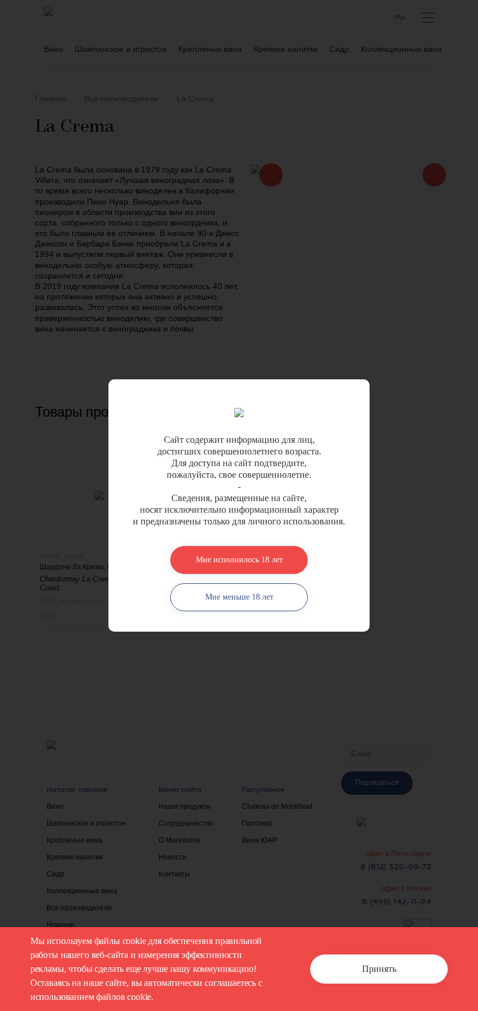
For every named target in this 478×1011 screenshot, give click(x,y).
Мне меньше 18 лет (239, 597)
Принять (379, 969)
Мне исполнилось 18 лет (239, 559)
